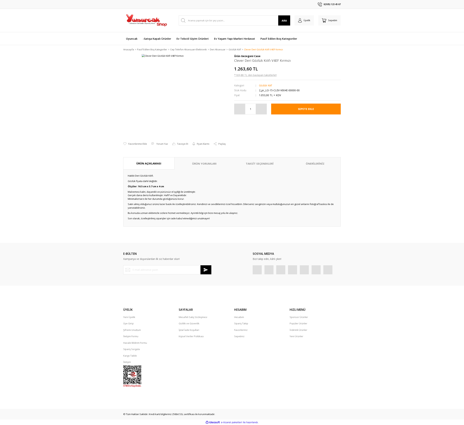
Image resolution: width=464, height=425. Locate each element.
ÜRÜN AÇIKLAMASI (148, 163)
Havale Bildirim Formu (135, 342)
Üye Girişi (128, 323)
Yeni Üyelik (129, 317)
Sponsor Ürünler (299, 317)
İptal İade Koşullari (189, 330)
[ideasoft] (213, 422)
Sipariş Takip (241, 323)
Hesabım (239, 317)
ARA (284, 20)
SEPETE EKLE (306, 109)
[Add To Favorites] (135, 144)
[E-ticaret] (231, 422)
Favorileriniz (241, 330)
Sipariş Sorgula (131, 349)
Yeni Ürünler (296, 336)
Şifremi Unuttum (132, 330)
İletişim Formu (130, 336)
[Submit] (205, 269)
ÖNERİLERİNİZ (315, 163)
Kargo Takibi (130, 355)
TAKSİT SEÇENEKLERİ (260, 163)
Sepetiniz (239, 336)
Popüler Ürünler (298, 323)
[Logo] (146, 20)
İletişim (127, 362)
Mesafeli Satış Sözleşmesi (193, 317)
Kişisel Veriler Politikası (191, 336)
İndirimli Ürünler (298, 330)
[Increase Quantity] (261, 109)
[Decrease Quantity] (239, 109)
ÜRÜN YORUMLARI (204, 163)
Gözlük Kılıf (265, 85)
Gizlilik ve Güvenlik (189, 323)
